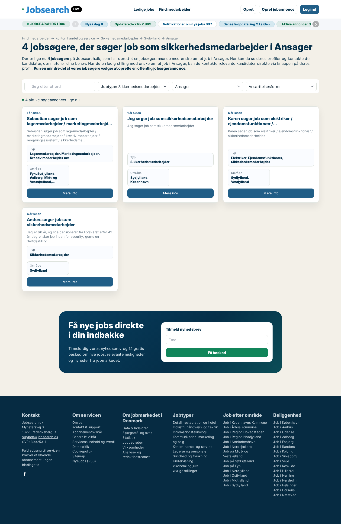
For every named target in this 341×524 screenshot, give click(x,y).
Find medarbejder (175, 9)
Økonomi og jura (185, 466)
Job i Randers (284, 447)
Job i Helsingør (284, 485)
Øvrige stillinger (185, 471)
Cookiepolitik (82, 451)
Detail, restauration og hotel (194, 422)
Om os (77, 422)
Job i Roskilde (284, 466)
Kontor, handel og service (75, 38)
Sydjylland (152, 38)
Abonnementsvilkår (87, 432)
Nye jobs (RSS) (84, 461)
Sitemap (78, 456)
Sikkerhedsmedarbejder (119, 38)
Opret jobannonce (278, 9)
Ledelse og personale (189, 451)
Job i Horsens (284, 490)
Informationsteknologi (189, 432)
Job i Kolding (283, 451)
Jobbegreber (132, 442)
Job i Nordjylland (236, 471)
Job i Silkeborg (285, 456)
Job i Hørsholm (284, 480)
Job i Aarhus (283, 427)
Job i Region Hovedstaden (243, 432)
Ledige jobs (144, 9)
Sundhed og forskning (190, 456)
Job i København (286, 422)
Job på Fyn (232, 466)
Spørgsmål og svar (137, 433)
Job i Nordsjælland (238, 447)
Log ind (309, 9)
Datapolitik (80, 447)
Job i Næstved (284, 495)
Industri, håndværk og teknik (195, 427)
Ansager (172, 38)
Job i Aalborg (283, 437)
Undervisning (183, 461)
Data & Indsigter (135, 428)
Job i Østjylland (235, 475)
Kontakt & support (86, 427)
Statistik (128, 437)
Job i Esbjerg (283, 442)
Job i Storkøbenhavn (239, 442)
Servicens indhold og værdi (93, 442)
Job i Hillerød (283, 471)
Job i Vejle (281, 461)
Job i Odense (283, 432)
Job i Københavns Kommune (245, 422)
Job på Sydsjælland (238, 461)
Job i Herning (283, 475)
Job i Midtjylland (236, 480)
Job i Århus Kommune (240, 427)
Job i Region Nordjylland (242, 437)
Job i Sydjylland (235, 485)
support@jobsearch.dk (40, 437)
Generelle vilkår (84, 437)
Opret (248, 9)
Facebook (24, 474)
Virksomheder (133, 447)
